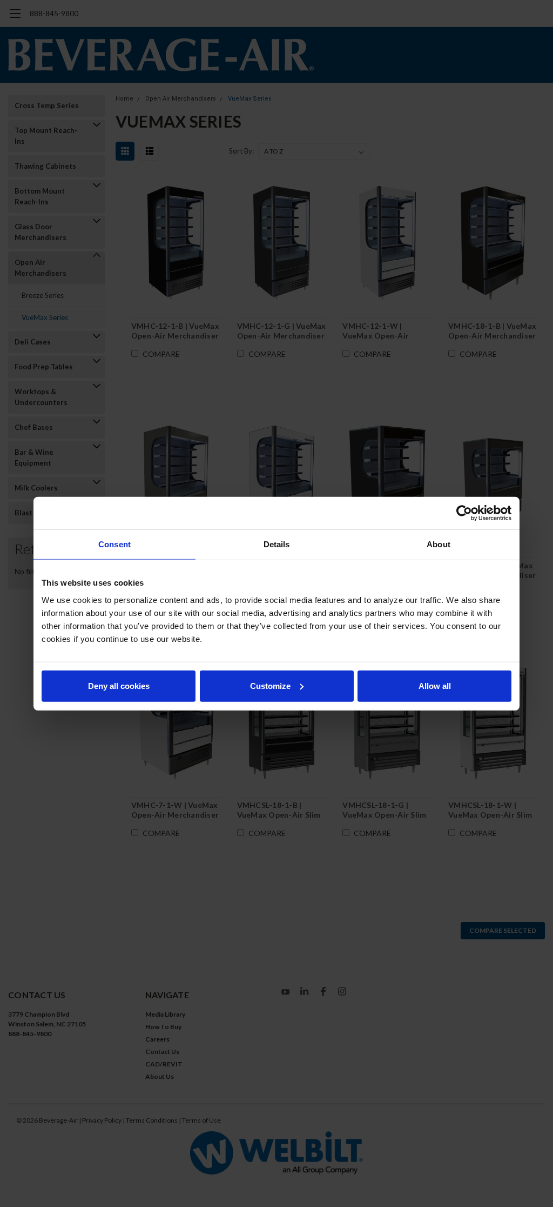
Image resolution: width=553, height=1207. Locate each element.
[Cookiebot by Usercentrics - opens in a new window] (464, 513)
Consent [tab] (114, 544)
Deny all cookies (119, 685)
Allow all (435, 685)
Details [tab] (277, 544)
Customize (270, 685)
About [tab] (438, 544)
